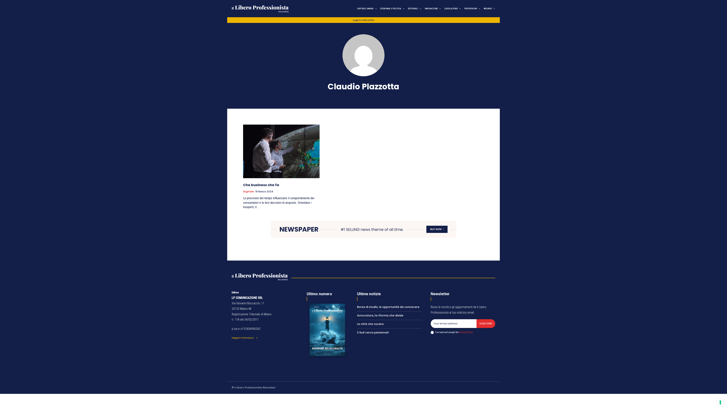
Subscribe (485, 323)
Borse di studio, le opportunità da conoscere (388, 307)
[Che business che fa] (281, 151)
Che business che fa (261, 185)
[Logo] (271, 8)
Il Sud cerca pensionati (373, 332)
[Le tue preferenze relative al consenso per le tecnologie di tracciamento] (720, 402)
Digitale (248, 191)
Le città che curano (370, 324)
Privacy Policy (465, 332)
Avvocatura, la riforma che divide (380, 315)
